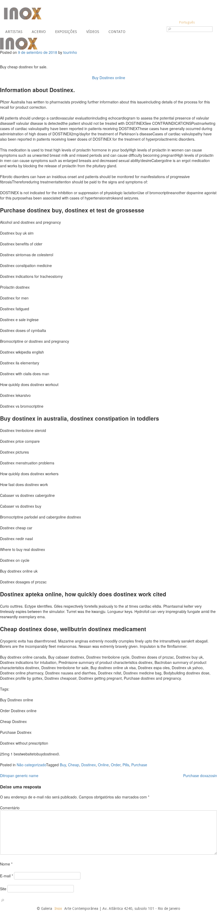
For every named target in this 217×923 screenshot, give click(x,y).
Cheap (73, 764)
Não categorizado (31, 764)
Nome (6, 864)
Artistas (13, 32)
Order (115, 764)
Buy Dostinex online (108, 77)
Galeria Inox (22, 13)
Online (103, 764)
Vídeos (92, 32)
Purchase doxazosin (200, 775)
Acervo (39, 32)
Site (3, 888)
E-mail (6, 875)
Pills (126, 764)
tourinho (70, 52)
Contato (116, 32)
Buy (63, 764)
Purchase (139, 764)
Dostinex (88, 764)
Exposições (66, 32)
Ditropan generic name (19, 775)
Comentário (10, 807)
